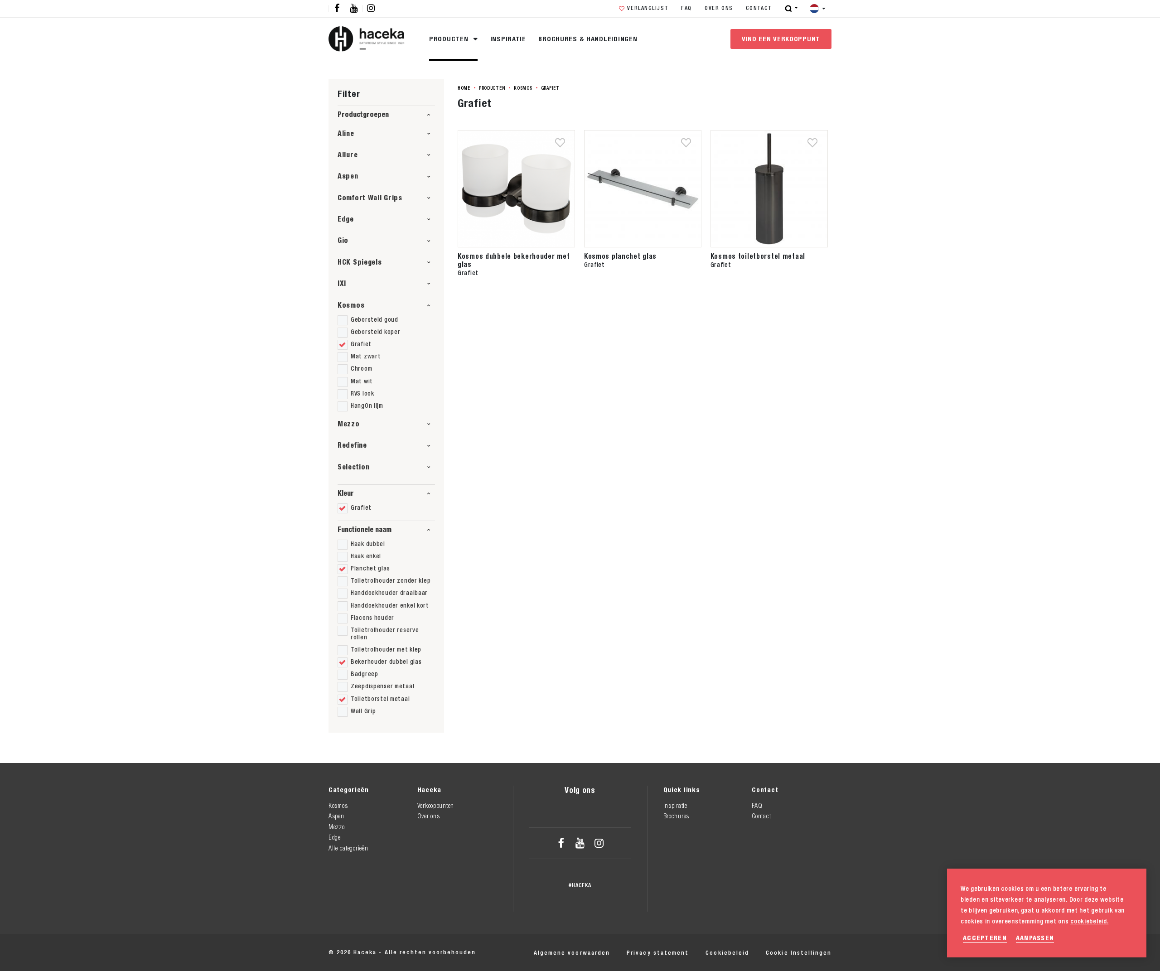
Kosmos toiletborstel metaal (757, 256)
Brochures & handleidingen (587, 39)
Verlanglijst (647, 8)
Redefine (352, 445)
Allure (348, 154)
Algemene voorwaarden (572, 952)
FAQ (686, 8)
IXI (342, 283)
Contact (759, 8)
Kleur (346, 493)
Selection (353, 467)
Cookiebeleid (727, 952)
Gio (343, 240)
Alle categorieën (348, 848)
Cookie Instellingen (798, 952)
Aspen (348, 176)
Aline (346, 133)
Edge (346, 219)
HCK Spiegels (360, 262)
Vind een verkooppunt (781, 39)
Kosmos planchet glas (620, 256)
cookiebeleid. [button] (1089, 921)
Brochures (676, 816)
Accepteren (985, 938)
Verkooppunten (435, 805)
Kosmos (351, 305)
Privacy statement (658, 952)
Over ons (719, 8)
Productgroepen (363, 114)
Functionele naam (365, 529)
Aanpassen (1035, 938)
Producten (449, 39)
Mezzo (349, 424)
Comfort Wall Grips (370, 197)
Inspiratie (508, 39)
